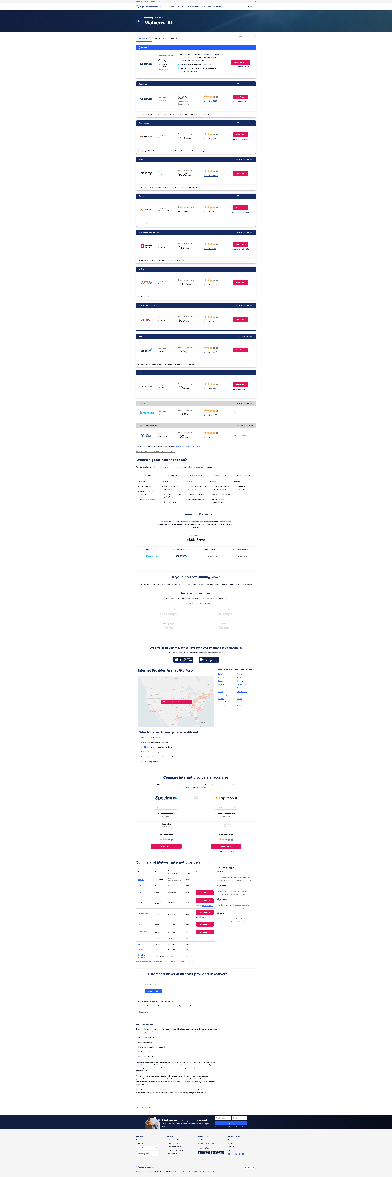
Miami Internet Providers (173, 1153)
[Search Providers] (156, 1148)
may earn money (142, 1)
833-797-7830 (243, 139)
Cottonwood (242, 691)
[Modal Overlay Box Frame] (196, 1122)
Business (217, 7)
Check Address (238, 62)
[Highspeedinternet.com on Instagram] (236, 1154)
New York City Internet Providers (175, 1150)
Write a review (153, 991)
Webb (239, 705)
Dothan (220, 681)
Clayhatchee (241, 684)
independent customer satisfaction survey (187, 446)
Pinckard (221, 698)
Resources (207, 7)
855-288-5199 (243, 389)
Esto (239, 677)
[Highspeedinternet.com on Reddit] (240, 1154)
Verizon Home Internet (149, 757)
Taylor (220, 674)
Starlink (140, 944)
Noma (239, 674)
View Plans (238, 97)
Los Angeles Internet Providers (175, 1139)
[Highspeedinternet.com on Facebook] (229, 1154)
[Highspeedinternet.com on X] (233, 1154)
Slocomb (221, 677)
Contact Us (231, 1146)
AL (143, 1108)
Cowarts (240, 681)
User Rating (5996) (211, 101)
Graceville (221, 705)
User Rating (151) (210, 415)
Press (229, 1150)
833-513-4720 (243, 102)
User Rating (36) (209, 437)
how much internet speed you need (167, 467)
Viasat (143, 762)
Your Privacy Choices (209, 1171)
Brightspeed (142, 886)
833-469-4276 (243, 249)
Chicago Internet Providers (174, 1143)
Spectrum (144, 737)
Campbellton (241, 702)
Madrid (220, 688)
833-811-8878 (243, 212)
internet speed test (196, 467)
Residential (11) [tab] (144, 38)
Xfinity (143, 742)
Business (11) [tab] (159, 38)
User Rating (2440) (211, 175)
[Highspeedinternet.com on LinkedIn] (243, 1154)
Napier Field (222, 702)
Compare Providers (175, 7)
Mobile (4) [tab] (173, 38)
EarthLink (144, 747)
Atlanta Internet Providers (173, 1157)
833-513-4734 (243, 67)
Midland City (222, 695)
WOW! (143, 752)
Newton (240, 688)
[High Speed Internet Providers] (148, 6)
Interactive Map (176, 702)
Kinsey (239, 698)
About (229, 1139)
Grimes (220, 691)
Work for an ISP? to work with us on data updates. (155, 451)
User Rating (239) (210, 139)
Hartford (221, 684)
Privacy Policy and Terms (194, 1171)
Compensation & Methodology (178, 1171)
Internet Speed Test (203, 1139)
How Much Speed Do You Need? (206, 1143)
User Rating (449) (210, 352)
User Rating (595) (210, 248)
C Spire (140, 950)
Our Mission (231, 1143)
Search (250, 6)
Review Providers (192, 7)
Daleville (240, 695)
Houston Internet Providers (174, 1146)
